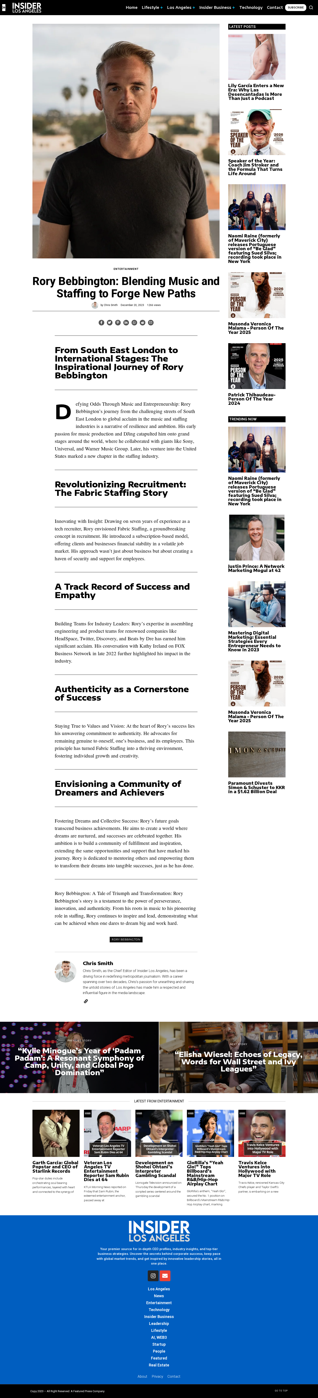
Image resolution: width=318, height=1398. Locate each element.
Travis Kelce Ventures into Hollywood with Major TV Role (257, 1169)
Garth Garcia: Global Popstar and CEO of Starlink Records (55, 1167)
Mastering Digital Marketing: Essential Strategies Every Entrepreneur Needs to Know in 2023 (254, 641)
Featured (159, 1358)
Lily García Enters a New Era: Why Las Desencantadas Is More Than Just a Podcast (256, 92)
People (159, 1351)
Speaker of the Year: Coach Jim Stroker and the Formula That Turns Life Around (255, 167)
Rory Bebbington (126, 939)
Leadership (159, 1323)
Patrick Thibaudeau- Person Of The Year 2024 (252, 399)
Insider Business (159, 1316)
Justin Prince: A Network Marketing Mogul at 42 (256, 568)
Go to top (281, 1390)
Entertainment (126, 269)
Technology (159, 1309)
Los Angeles (159, 1289)
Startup (159, 1344)
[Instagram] (153, 1275)
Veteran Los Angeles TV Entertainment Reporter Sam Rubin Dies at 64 (106, 1171)
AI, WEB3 (159, 1337)
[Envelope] (165, 1275)
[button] (311, 7)
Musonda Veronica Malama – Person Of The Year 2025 (256, 328)
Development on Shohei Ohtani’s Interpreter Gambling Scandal (155, 1169)
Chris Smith (111, 305)
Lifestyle (159, 1330)
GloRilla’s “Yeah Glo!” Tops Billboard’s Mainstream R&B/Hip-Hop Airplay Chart (205, 1173)
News (159, 1296)
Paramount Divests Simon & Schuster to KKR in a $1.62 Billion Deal (256, 787)
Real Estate (159, 1365)
